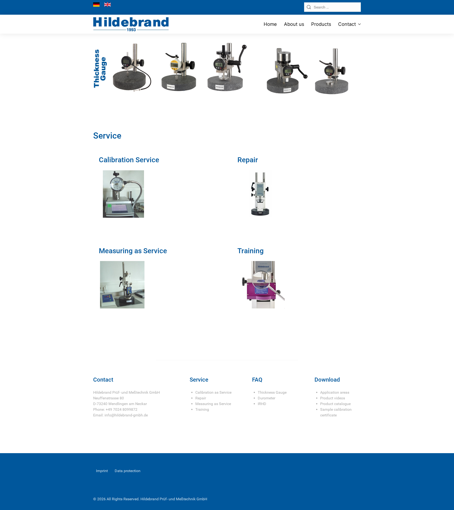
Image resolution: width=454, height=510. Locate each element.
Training (202, 409)
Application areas (334, 392)
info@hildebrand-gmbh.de (126, 415)
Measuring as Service (213, 404)
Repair (200, 398)
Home (270, 24)
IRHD (262, 404)
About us (294, 24)
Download (327, 379)
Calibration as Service (213, 392)
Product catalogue (335, 404)
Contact (347, 24)
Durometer (266, 398)
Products (321, 24)
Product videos (332, 398)
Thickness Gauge (272, 392)
